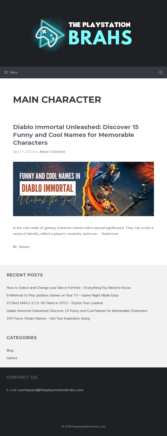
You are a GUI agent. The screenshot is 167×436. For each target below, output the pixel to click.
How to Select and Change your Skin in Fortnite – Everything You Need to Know (69, 287)
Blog (10, 350)
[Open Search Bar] (161, 72)
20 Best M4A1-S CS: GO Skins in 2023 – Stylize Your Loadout (55, 303)
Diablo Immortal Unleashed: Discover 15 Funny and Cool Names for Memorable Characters (76, 134)
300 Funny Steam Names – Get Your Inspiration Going (48, 318)
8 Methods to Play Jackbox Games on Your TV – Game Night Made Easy (63, 295)
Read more (110, 233)
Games (24, 246)
